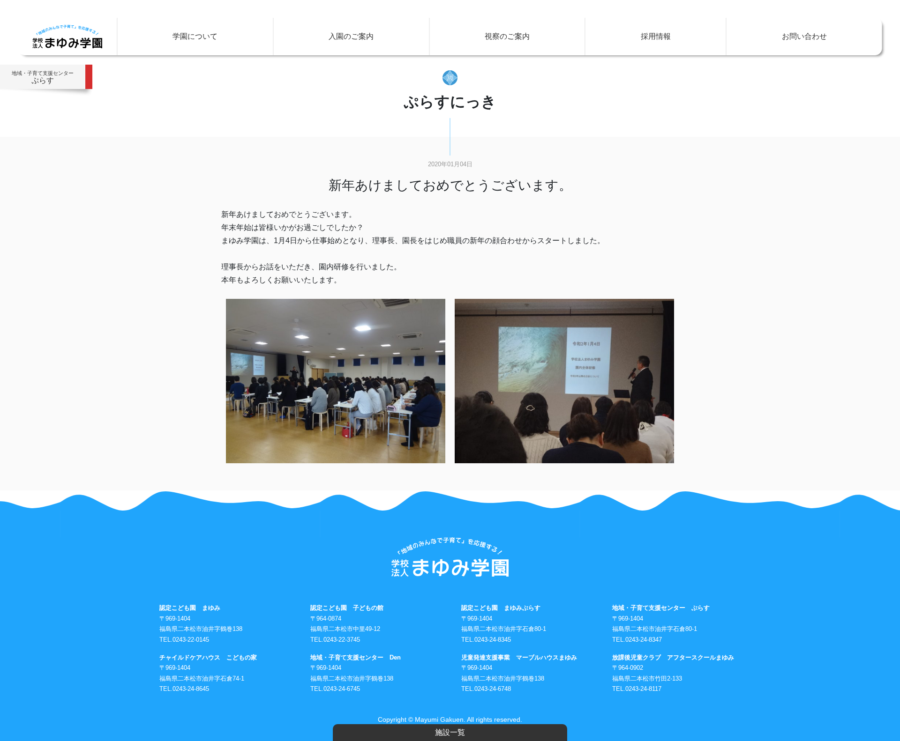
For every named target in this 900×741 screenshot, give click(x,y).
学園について (195, 36)
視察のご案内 (507, 36)
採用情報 (656, 36)
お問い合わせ (804, 36)
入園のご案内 (351, 36)
